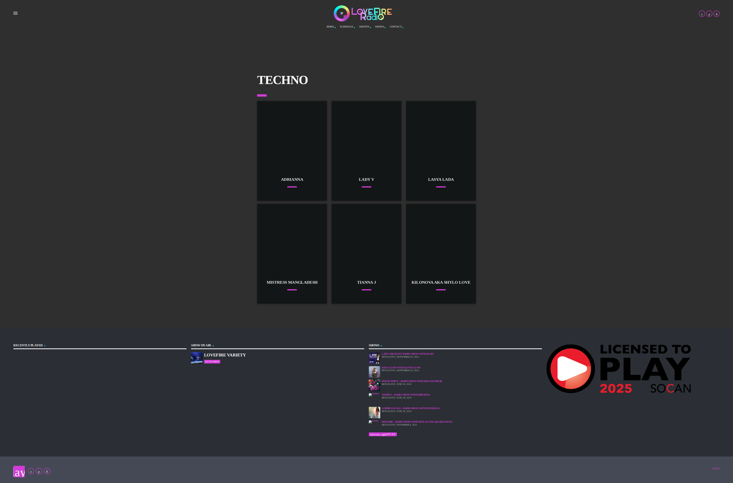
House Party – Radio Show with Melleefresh (412, 381)
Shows (379, 26)
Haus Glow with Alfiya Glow (401, 367)
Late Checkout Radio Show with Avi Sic (408, 353)
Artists (364, 26)
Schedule (346, 26)
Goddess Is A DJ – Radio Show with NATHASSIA (410, 408)
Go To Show (212, 361)
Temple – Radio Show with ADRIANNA (406, 394)
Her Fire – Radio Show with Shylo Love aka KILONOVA (417, 421)
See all (383, 434)
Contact (396, 26)
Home (330, 26)
